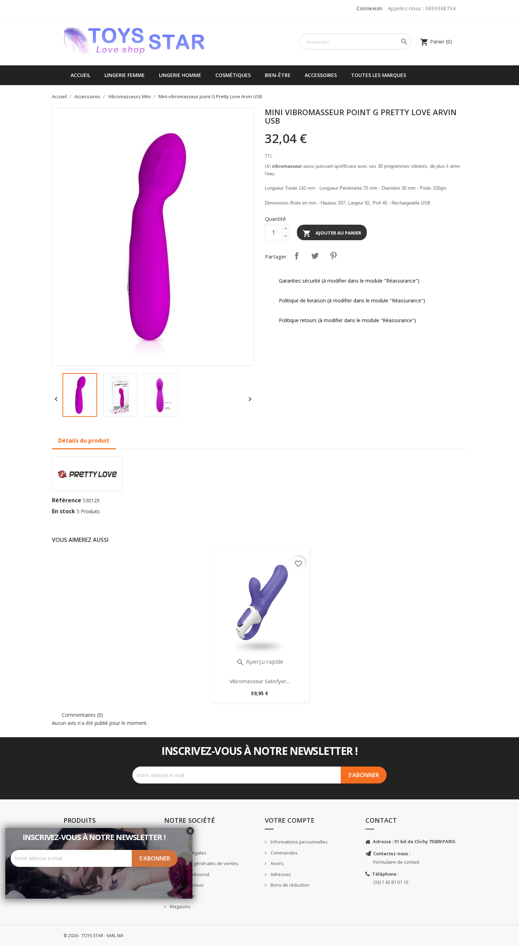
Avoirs (276, 863)
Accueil (80, 75)
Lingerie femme (125, 75)
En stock (63, 511)
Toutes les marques (378, 75)
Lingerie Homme (180, 75)
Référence (66, 500)
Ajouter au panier (332, 233)
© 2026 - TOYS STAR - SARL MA (94, 936)
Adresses (280, 874)
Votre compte (290, 820)
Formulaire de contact (396, 862)
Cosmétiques (233, 75)
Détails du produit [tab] (83, 440)
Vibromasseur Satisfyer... (259, 681)
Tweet (315, 256)
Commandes (283, 853)
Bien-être (278, 75)
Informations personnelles (298, 842)
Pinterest (333, 256)
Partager (297, 256)
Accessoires (321, 75)
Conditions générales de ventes (203, 863)
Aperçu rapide (259, 662)
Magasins (180, 906)
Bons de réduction (289, 885)
